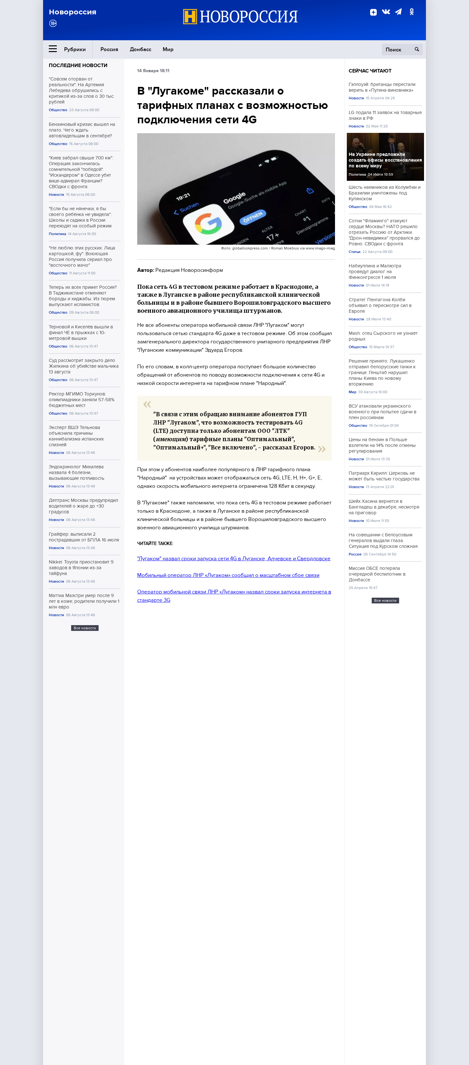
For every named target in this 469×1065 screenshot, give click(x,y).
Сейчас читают (370, 71)
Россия (109, 49)
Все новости (85, 628)
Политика (57, 234)
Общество (58, 110)
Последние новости (78, 65)
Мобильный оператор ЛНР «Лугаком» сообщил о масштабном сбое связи (228, 575)
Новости (56, 195)
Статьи (355, 252)
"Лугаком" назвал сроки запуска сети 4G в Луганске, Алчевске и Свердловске (234, 558)
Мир (168, 49)
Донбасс (140, 49)
